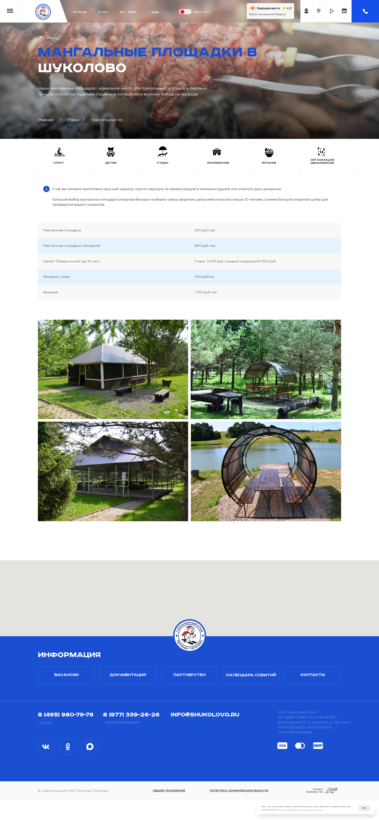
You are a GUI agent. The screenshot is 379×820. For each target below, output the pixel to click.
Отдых (73, 119)
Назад (52, 37)
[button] (332, 11)
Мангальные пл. (107, 119)
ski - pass (128, 12)
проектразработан (314, 790)
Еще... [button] (156, 12)
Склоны (80, 12)
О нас (103, 12)
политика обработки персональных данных (300, 809)
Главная (45, 119)
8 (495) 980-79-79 (66, 715)
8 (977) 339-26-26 (131, 715)
